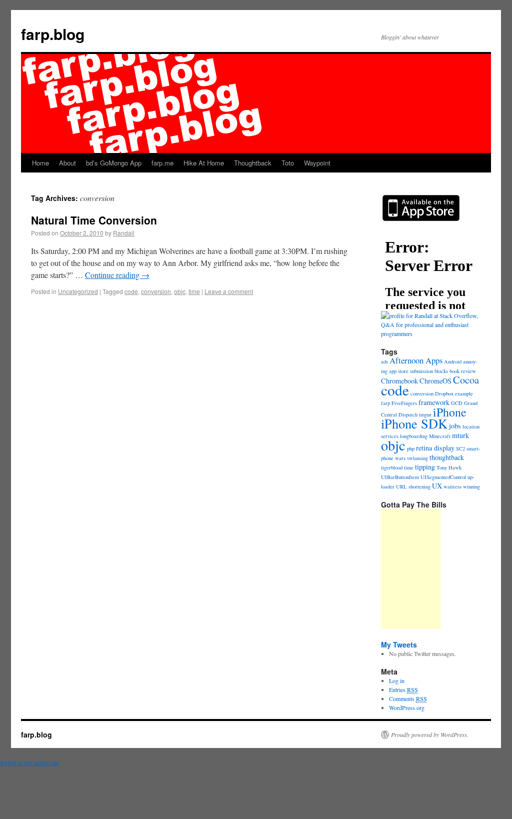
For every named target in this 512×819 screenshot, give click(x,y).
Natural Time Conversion (94, 220)
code (131, 291)
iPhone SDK (414, 423)
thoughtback (447, 457)
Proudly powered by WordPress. (429, 734)
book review (463, 371)
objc (180, 291)
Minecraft (439, 436)
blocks (441, 371)
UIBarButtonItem (400, 477)
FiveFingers (404, 403)
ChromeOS (436, 381)
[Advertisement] (411, 569)
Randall (123, 232)
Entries (403, 690)
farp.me (163, 163)
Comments (408, 698)
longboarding (414, 436)
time (194, 291)
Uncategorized (78, 291)
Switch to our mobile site (29, 762)
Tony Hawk (449, 467)
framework (434, 402)
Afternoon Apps (416, 360)
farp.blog (52, 33)
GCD (456, 403)
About (67, 163)
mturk (460, 435)
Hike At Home (204, 163)
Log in (396, 680)
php (410, 448)
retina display (435, 447)
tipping (425, 467)
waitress (453, 486)
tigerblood (391, 467)
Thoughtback (253, 163)
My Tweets (399, 645)
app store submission (411, 371)
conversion (156, 291)
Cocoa (466, 379)
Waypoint (317, 163)
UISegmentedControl (443, 477)
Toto (288, 163)
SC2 (460, 448)
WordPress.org (406, 708)
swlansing (417, 458)
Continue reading (117, 275)
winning (471, 486)
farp (385, 403)
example (464, 393)
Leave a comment (228, 291)
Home (40, 163)
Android (453, 361)
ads (384, 361)
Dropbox (444, 393)
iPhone (449, 412)
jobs (455, 425)
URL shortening (413, 486)
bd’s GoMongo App (114, 163)
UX (437, 485)
